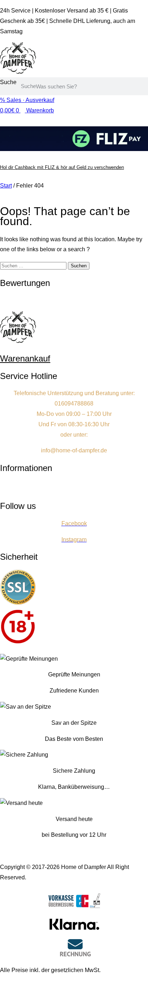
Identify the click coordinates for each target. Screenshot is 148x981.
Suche (8, 82)
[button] (74, 487)
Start (6, 186)
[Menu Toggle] (74, 194)
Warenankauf (25, 358)
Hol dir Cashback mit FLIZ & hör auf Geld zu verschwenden (62, 167)
